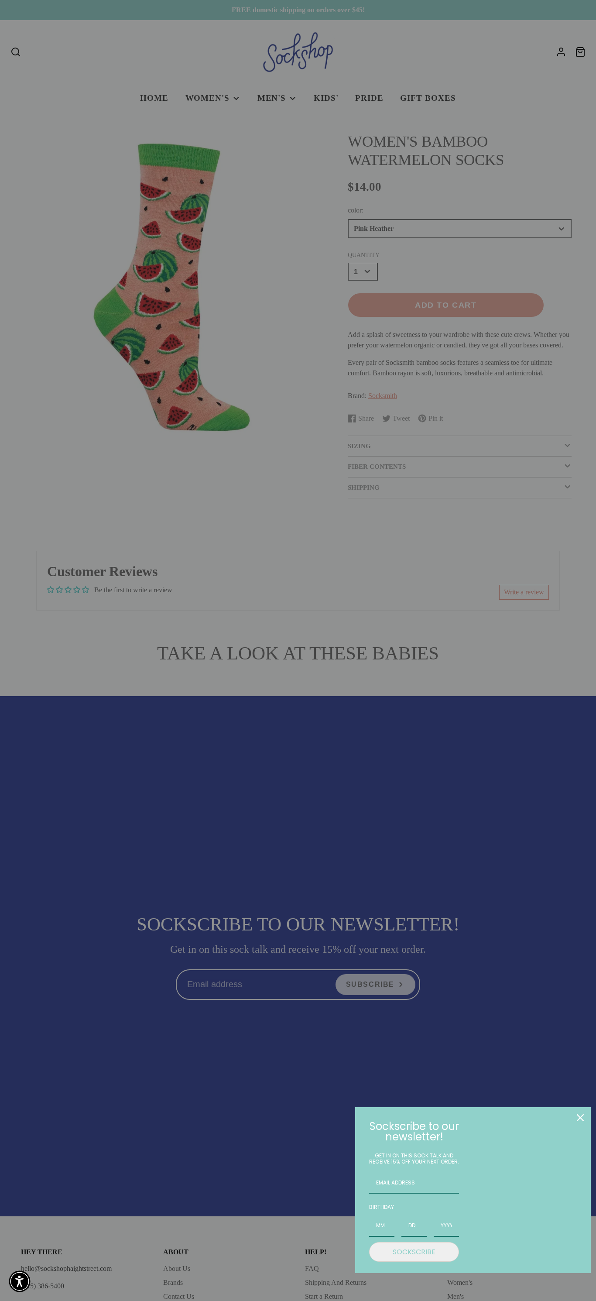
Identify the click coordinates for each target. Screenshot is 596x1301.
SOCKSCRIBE (414, 1252)
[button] (20, 1281)
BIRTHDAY (381, 1207)
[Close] (580, 1117)
